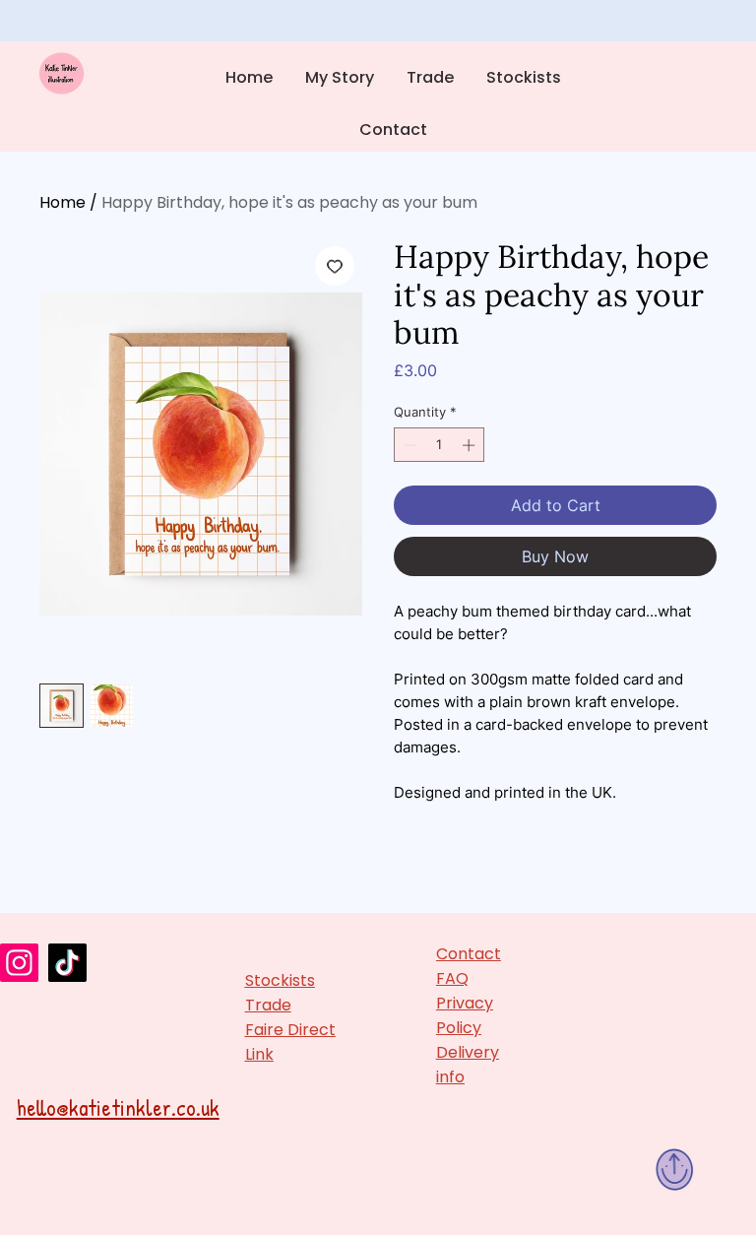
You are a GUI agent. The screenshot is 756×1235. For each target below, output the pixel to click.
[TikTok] (67, 962)
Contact (468, 953)
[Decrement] (408, 445)
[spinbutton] (439, 445)
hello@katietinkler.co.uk (118, 1107)
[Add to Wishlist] (334, 266)
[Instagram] (19, 962)
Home (62, 202)
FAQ (452, 978)
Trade (268, 1005)
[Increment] (470, 445)
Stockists (280, 980)
